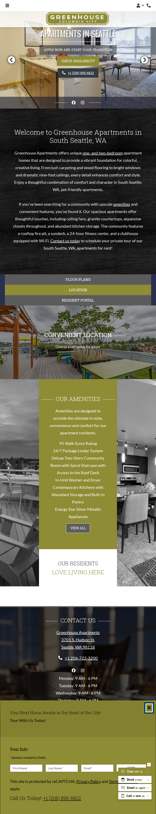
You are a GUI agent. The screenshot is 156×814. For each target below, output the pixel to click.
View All (78, 528)
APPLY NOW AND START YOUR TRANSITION (78, 50)
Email (88, 768)
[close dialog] (149, 707)
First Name (20, 768)
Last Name (55, 768)
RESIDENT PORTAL (78, 300)
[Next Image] (144, 60)
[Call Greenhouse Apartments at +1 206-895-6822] (148, 5)
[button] (140, 5)
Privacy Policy (88, 781)
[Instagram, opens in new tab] (82, 103)
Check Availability (78, 61)
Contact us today (65, 240)
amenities (121, 204)
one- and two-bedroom (103, 152)
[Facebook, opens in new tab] (73, 103)
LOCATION (78, 289)
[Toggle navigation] (7, 5)
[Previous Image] (11, 60)
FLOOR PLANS (78, 279)
